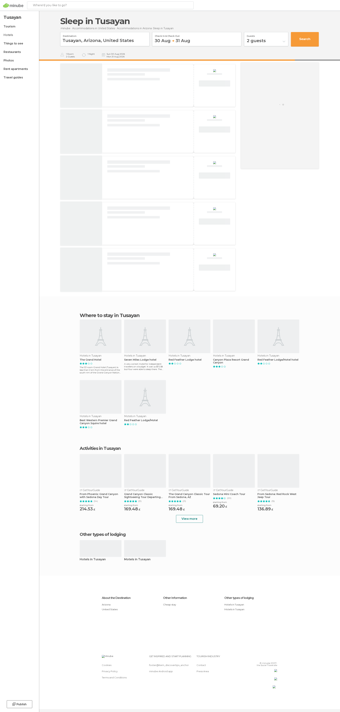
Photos (9, 60)
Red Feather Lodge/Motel (141, 420)
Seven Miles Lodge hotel (140, 359)
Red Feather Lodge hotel (185, 359)
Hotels (8, 35)
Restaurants (12, 52)
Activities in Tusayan (100, 448)
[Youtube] (274, 657)
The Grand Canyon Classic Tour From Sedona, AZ (189, 496)
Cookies (106, 665)
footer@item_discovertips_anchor (169, 665)
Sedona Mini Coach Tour (229, 494)
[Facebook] (257, 657)
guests (258, 40)
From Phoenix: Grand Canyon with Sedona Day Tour (99, 496)
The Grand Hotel (90, 359)
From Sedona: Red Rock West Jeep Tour (276, 496)
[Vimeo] (268, 657)
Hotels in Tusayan (93, 559)
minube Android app (161, 671)
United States (110, 609)
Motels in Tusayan (137, 559)
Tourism (9, 26)
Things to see (13, 43)
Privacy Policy (110, 671)
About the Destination (116, 598)
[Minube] (13, 5)
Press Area (203, 671)
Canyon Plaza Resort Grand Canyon (231, 361)
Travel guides (13, 77)
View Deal (214, 83)
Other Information (175, 598)
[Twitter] (262, 657)
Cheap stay (169, 604)
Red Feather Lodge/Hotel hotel (277, 359)
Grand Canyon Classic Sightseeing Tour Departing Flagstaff (142, 496)
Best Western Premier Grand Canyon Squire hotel (98, 422)
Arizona (106, 604)
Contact (201, 665)
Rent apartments (16, 69)
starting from (87, 505)
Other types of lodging (239, 598)
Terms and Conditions (114, 677)
